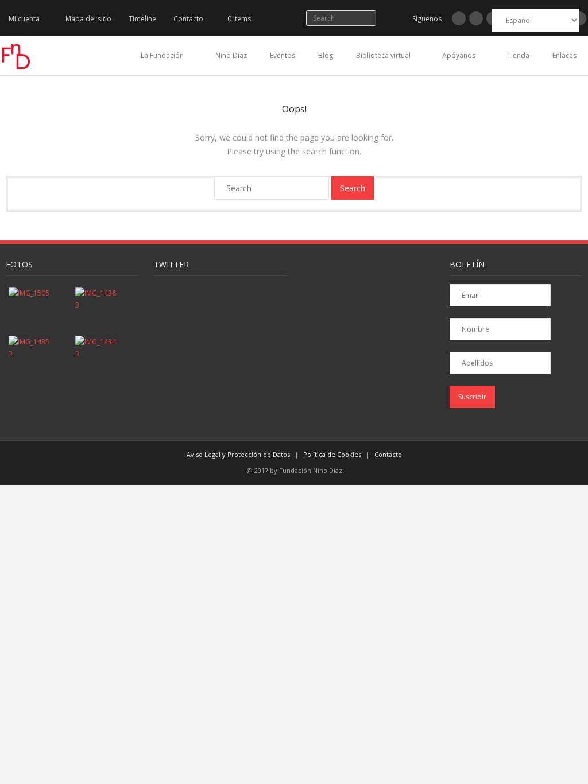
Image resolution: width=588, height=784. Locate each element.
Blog (325, 55)
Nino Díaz (231, 55)
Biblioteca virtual (383, 55)
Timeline (142, 19)
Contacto (188, 19)
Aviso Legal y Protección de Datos (238, 454)
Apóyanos (458, 55)
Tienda (518, 55)
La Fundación (162, 55)
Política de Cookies (332, 454)
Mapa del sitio (88, 19)
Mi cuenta (24, 19)
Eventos (282, 55)
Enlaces (564, 55)
